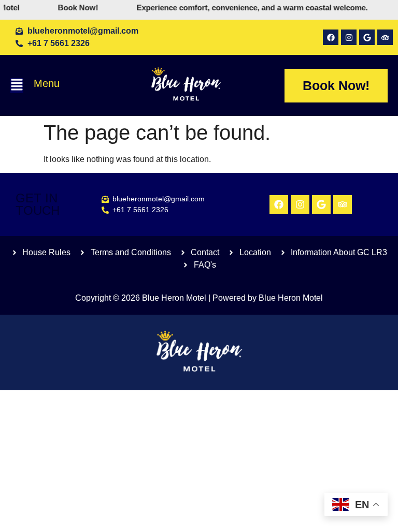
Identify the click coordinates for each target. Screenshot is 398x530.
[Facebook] (330, 37)
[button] (16, 85)
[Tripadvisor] (385, 37)
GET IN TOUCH (38, 204)
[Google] (367, 37)
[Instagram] (349, 37)
